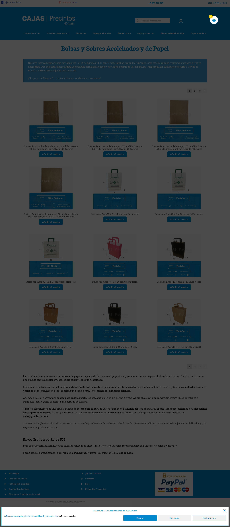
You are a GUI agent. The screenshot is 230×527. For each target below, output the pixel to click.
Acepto (140, 518)
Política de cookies (67, 516)
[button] (224, 510)
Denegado (175, 518)
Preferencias (209, 518)
